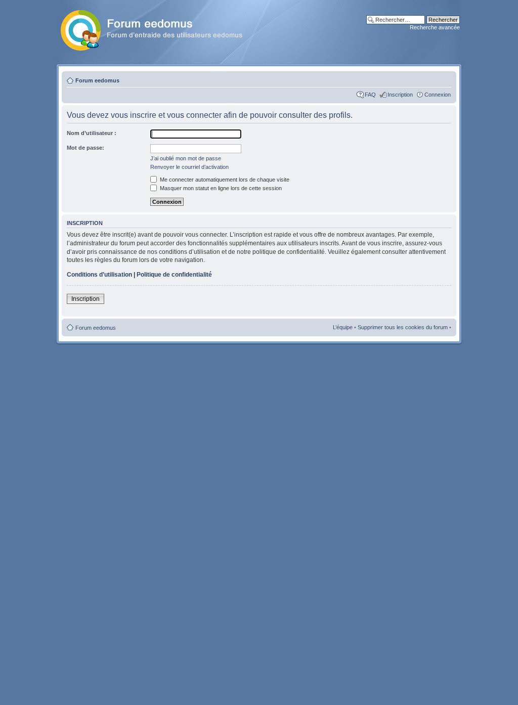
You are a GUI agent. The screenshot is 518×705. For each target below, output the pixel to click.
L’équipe (343, 327)
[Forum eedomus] (160, 28)
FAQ (370, 95)
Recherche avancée (435, 27)
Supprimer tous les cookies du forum (403, 327)
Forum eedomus (97, 80)
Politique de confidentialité (174, 274)
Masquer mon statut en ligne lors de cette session (220, 188)
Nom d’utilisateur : (91, 133)
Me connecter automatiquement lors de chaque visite (223, 180)
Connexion (437, 95)
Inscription (400, 95)
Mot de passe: (85, 148)
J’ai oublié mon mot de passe (185, 158)
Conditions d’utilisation (99, 274)
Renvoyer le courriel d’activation (189, 167)
